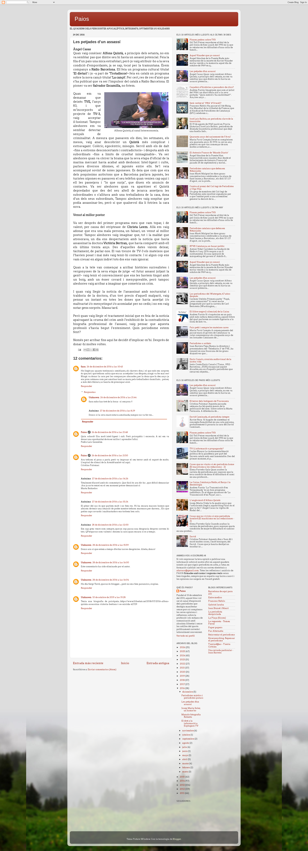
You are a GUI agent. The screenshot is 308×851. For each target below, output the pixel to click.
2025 (183, 651)
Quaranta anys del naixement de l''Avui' (210, 137)
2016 (182, 688)
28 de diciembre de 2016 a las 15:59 (110, 545)
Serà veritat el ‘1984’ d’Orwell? (205, 103)
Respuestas (90, 392)
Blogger (177, 839)
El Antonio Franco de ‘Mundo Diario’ (209, 152)
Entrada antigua (158, 663)
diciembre (187, 692)
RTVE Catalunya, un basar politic (207, 246)
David (193, 536)
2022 (183, 664)
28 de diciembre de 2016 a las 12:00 (110, 525)
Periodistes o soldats (200, 343)
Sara (83, 366)
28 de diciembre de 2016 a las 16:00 (110, 562)
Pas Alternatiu (215, 631)
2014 (182, 781)
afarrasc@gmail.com (187, 570)
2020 (183, 672)
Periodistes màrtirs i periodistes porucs (192, 696)
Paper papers (215, 627)
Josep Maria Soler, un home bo (191, 709)
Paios (82, 19)
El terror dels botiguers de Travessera (209, 401)
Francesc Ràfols (216, 601)
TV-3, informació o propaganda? (207, 448)
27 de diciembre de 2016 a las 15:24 (110, 501)
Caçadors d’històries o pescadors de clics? (212, 87)
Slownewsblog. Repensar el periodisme (221, 639)
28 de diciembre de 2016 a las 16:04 (110, 580)
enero (185, 771)
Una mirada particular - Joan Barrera (220, 651)
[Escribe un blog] (88, 349)
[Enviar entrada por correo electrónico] (79, 349)
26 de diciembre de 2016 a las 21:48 (110, 432)
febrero (186, 767)
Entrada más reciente (88, 663)
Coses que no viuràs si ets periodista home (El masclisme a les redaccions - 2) (212, 465)
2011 (182, 793)
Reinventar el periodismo (221, 634)
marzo (185, 763)
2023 (182, 659)
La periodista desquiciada (215, 613)
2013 (182, 785)
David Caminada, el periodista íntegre (209, 417)
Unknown (94, 397)
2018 (182, 680)
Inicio (125, 663)
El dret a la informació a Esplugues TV (189, 723)
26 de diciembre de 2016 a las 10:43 (105, 366)
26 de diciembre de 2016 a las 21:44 (118, 397)
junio (185, 751)
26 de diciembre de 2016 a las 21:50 (110, 455)
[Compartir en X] (91, 349)
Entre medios (215, 597)
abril (185, 759)
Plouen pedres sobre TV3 (203, 39)
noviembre (188, 730)
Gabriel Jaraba (216, 604)
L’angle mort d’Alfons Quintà (205, 500)
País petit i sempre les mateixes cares (209, 327)
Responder (86, 386)
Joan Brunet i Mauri (218, 608)
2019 (182, 676)
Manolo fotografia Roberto (191, 715)
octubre (186, 735)
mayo (185, 755)
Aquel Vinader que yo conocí (205, 55)
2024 (183, 655)
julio (185, 747)
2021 (182, 668)
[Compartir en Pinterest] (97, 349)
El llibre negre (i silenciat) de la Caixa (209, 311)
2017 (182, 684)
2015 (182, 777)
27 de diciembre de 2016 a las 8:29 (117, 411)
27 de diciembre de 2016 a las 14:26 (110, 478)
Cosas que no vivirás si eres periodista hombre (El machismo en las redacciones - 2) (212, 518)
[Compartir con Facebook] (94, 349)
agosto (186, 743)
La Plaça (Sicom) (217, 618)
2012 (182, 789)
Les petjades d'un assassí (203, 71)
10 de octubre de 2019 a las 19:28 (109, 597)
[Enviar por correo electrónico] (85, 349)
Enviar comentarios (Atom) (102, 669)
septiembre (188, 739)
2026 (183, 647)
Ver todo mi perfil (185, 636)
